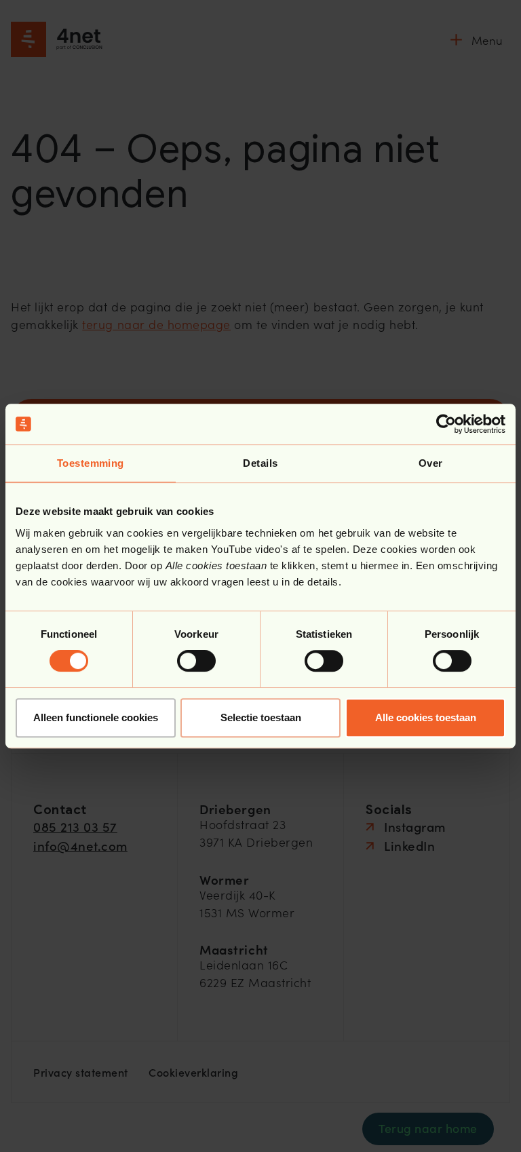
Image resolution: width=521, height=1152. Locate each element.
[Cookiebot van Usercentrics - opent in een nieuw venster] (446, 424)
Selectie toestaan (260, 717)
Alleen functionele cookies (95, 717)
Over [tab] (431, 463)
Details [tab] (260, 463)
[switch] (196, 661)
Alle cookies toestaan (425, 717)
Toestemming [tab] (90, 463)
